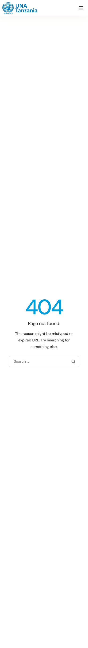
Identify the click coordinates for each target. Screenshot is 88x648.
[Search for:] (44, 361)
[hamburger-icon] (81, 8)
